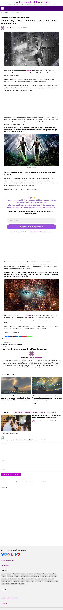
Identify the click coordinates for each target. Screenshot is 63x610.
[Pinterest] (24, 336)
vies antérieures (40, 581)
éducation (22, 583)
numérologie (5, 578)
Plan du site (4, 603)
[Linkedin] (18, 336)
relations (38, 578)
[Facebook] (7, 336)
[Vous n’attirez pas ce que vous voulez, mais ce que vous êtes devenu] (47, 385)
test (33, 581)
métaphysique (53, 576)
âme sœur (14, 583)
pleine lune (21, 578)
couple (4, 576)
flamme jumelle (25, 576)
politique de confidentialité (35, 231)
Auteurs (3, 593)
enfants (17, 576)
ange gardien (17, 573)
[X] (13, 336)
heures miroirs (35, 576)
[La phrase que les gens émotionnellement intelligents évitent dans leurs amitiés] (16, 423)
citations (46, 573)
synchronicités (25, 581)
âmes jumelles (5, 583)
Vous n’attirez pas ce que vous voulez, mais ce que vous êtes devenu (47, 399)
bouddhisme (38, 573)
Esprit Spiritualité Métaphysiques (31, 2)
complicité (53, 573)
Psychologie (30, 578)
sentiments (28, 315)
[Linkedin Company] (15, 554)
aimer (3, 573)
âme (57, 581)
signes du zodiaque (6, 581)
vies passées (50, 581)
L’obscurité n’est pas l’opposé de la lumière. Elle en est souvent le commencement (16, 399)
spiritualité (16, 581)
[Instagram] (8, 554)
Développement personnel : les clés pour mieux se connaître (34, 412)
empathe (11, 576)
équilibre (29, 70)
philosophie (13, 578)
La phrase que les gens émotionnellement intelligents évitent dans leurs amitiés (46, 416)
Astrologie (25, 573)
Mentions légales (5, 565)
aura (31, 573)
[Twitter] (5, 554)
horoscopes (44, 576)
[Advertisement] (31, 104)
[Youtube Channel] (18, 554)
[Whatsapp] (29, 336)
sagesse (4, 338)
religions (45, 578)
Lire (3, 403)
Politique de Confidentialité (7, 560)
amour (9, 573)
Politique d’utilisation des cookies (9, 598)
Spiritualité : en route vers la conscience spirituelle (13, 395)
